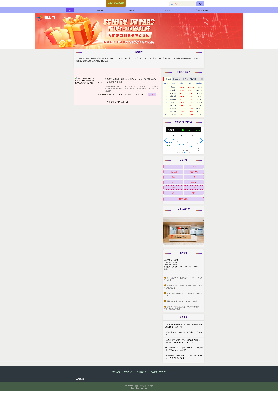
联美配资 (152, 95)
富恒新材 (173, 93)
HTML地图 (149, 386)
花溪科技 (173, 90)
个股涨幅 (167, 79)
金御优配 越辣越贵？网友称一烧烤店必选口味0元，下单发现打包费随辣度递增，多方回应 (184, 341)
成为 (193, 193)
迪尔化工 (173, 105)
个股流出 (192, 79)
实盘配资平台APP (203, 10)
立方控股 (173, 114)
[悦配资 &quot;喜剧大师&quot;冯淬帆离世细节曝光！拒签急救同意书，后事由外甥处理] (171, 266)
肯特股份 (173, 108)
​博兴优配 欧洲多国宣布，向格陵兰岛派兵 (182, 301)
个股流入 (184, 79)
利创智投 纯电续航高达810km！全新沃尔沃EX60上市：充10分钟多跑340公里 (183, 356)
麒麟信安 (173, 96)
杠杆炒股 (132, 10)
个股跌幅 (176, 79)
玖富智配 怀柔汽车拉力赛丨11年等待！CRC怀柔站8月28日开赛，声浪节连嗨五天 (184, 348)
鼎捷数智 (173, 99)
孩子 (173, 166)
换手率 (200, 79)
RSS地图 (143, 386)
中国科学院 (194, 172)
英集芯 (173, 102)
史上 (173, 182)
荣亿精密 (173, 111)
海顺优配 (100, 10)
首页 (70, 10)
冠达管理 (173, 172)
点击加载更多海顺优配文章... (117, 102)
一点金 (193, 166)
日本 (173, 177)
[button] (165, 140)
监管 (173, 193)
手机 (193, 187)
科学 (173, 187)
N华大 (173, 87)
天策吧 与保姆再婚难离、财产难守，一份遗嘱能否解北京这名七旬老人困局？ (183, 325)
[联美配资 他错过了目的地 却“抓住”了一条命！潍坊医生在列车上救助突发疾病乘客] (84, 87)
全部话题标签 (183, 199)
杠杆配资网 (166, 10)
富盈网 (193, 182)
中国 (193, 177)
